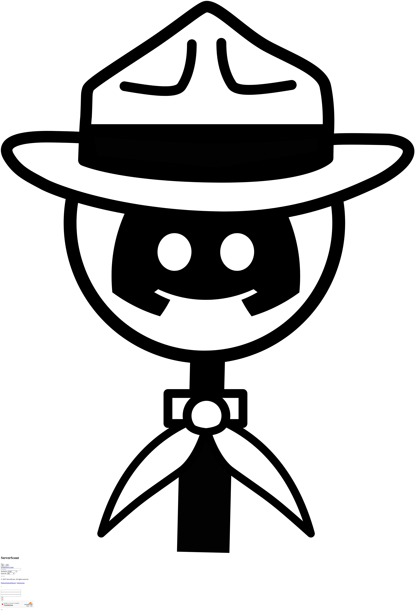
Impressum (20, 583)
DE (3, 565)
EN (7, 565)
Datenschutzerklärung (8, 583)
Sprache (3, 573)
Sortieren (4, 571)
